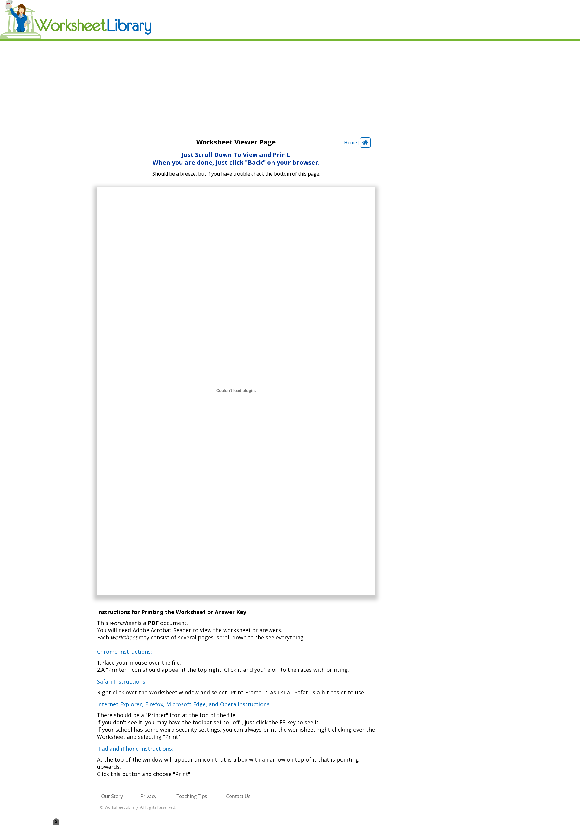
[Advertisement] (290, 86)
